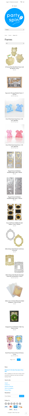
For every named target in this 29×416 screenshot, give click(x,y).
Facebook (9, 404)
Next (19, 359)
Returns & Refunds (9, 386)
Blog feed (14, 404)
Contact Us (7, 384)
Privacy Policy (8, 390)
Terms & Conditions (9, 388)
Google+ (20, 404)
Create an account (14, 2)
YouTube (11, 404)
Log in (7, 2)
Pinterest (17, 404)
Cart (23, 2)
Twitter (6, 404)
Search (6, 383)
